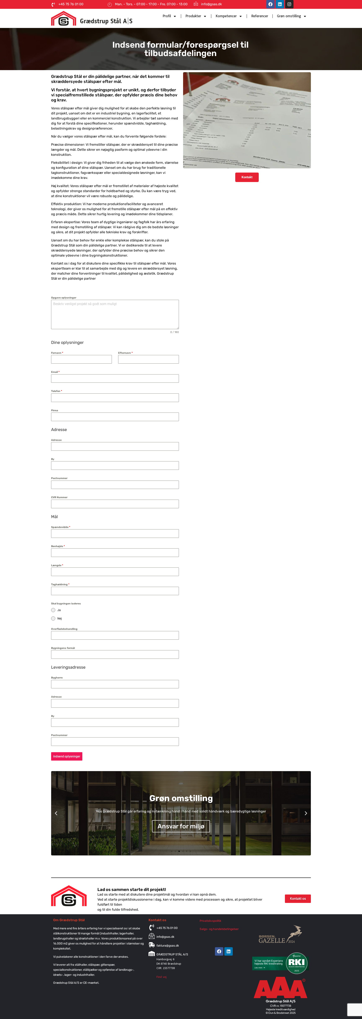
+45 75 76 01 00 (167, 928)
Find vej (161, 977)
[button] (56, 813)
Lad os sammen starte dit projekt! (131, 889)
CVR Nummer (59, 497)
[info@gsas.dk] (196, 3)
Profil (167, 16)
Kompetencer (226, 16)
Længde (57, 565)
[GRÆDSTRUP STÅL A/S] (152, 953)
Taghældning (60, 584)
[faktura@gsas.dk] (152, 945)
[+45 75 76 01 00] (152, 927)
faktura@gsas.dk (167, 945)
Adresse (56, 440)
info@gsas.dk (211, 4)
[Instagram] (289, 4)
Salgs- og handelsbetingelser (219, 929)
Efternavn (125, 352)
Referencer (259, 16)
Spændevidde (60, 527)
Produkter (193, 16)
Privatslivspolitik (210, 921)
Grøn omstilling (289, 16)
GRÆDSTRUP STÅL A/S (172, 954)
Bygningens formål (63, 648)
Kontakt (247, 177)
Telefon (56, 391)
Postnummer (59, 478)
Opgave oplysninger (63, 297)
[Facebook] (270, 4)
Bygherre (57, 677)
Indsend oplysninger (66, 756)
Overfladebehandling (64, 628)
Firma (54, 410)
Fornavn (57, 352)
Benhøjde (58, 546)
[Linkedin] (280, 4)
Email (55, 372)
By (52, 459)
